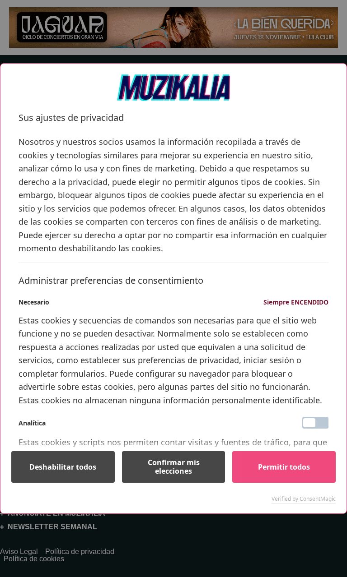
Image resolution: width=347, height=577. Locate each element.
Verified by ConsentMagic (304, 499)
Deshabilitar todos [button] (62, 467)
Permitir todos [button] (284, 467)
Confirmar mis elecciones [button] (174, 466)
